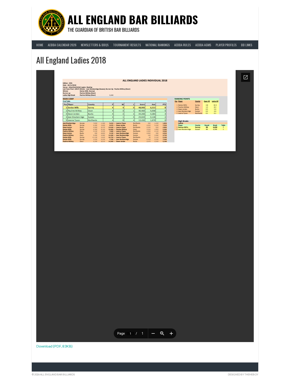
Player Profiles (226, 44)
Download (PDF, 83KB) (54, 346)
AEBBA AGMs (203, 44)
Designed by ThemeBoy (243, 374)
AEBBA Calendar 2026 (62, 44)
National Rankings (157, 44)
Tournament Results (127, 44)
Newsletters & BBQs (95, 44)
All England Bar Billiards (133, 19)
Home (39, 44)
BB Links (246, 44)
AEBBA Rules (182, 44)
